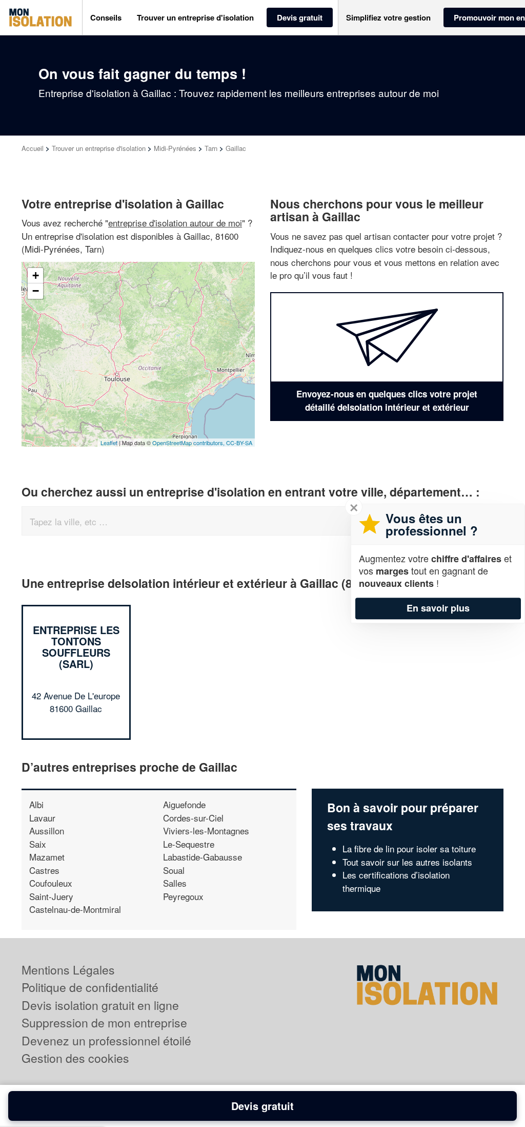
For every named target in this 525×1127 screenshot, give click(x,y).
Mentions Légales (68, 969)
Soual (174, 870)
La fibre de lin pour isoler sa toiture (409, 848)
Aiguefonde (184, 804)
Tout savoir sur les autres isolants (407, 861)
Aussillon (46, 830)
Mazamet (47, 856)
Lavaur (42, 817)
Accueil (33, 148)
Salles (175, 882)
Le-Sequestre (188, 843)
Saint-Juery (51, 896)
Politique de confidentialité (90, 987)
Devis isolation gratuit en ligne (100, 1005)
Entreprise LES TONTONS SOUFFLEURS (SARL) (76, 646)
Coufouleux (50, 882)
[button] (106, 17)
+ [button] (35, 275)
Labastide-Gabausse (202, 856)
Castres (44, 870)
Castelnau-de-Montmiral (75, 909)
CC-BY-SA (239, 442)
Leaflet (108, 442)
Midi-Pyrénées (175, 148)
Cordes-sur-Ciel (193, 817)
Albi (36, 804)
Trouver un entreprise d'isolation (99, 148)
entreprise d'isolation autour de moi (175, 222)
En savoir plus (438, 608)
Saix (37, 843)
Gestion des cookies (75, 1057)
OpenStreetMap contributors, (189, 442)
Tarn (211, 148)
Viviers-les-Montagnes (206, 830)
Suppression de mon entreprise (104, 1022)
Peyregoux (183, 896)
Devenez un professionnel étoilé (106, 1040)
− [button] (35, 290)
